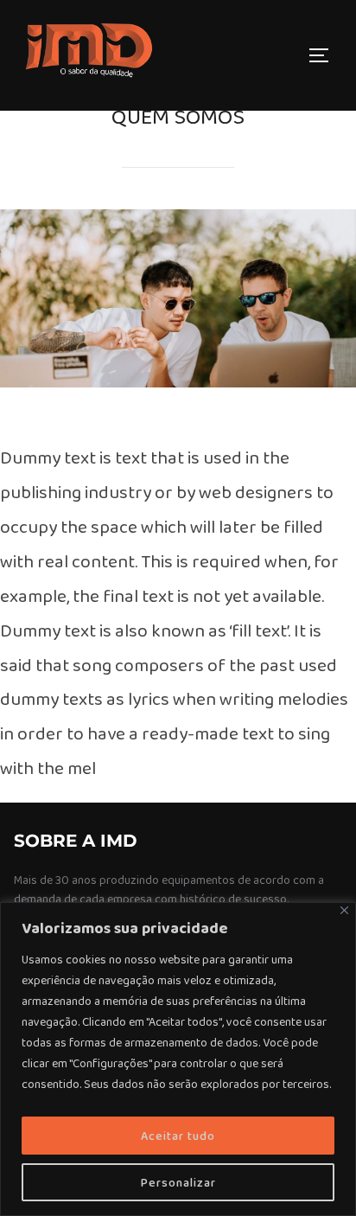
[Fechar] (344, 910)
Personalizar (178, 1182)
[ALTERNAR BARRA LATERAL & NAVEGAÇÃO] (325, 55)
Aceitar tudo (178, 1135)
